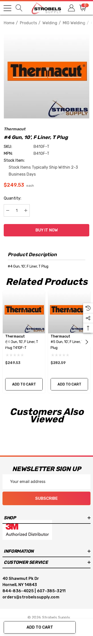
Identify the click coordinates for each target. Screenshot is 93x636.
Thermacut (14, 129)
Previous (6, 342)
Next (87, 342)
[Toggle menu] (7, 8)
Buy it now (46, 230)
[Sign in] (71, 8)
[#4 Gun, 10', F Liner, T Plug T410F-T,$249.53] (24, 312)
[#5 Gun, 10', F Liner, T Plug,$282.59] (69, 312)
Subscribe (46, 498)
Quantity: (12, 198)
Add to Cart (40, 627)
